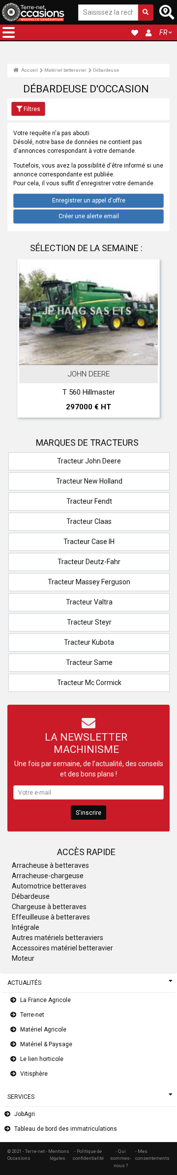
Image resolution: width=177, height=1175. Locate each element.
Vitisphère (34, 1073)
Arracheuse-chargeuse (48, 876)
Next (149, 341)
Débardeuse (106, 70)
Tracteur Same (89, 662)
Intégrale (25, 927)
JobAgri (24, 1114)
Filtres (32, 109)
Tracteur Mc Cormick (89, 683)
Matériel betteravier (65, 70)
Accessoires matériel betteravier (62, 948)
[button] (8, 32)
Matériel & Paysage (46, 1044)
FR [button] (163, 32)
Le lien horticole (41, 1059)
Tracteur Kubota (89, 642)
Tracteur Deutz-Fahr (89, 562)
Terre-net (32, 1014)
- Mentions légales (57, 1154)
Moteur (23, 958)
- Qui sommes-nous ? (120, 1158)
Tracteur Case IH (89, 541)
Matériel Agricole (43, 1029)
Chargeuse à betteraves (49, 907)
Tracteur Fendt (89, 501)
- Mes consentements (152, 1154)
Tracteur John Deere (89, 461)
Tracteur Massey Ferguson (89, 582)
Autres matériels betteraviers (57, 938)
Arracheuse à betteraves (50, 865)
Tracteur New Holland (89, 481)
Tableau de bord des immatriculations (65, 1128)
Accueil (29, 70)
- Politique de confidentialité (88, 1154)
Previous (28, 341)
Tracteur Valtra (89, 602)
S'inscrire (88, 812)
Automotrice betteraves (49, 886)
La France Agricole (45, 1000)
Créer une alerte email (89, 216)
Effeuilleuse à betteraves (51, 917)
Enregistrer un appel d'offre (88, 200)
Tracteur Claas (89, 521)
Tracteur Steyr (89, 622)
